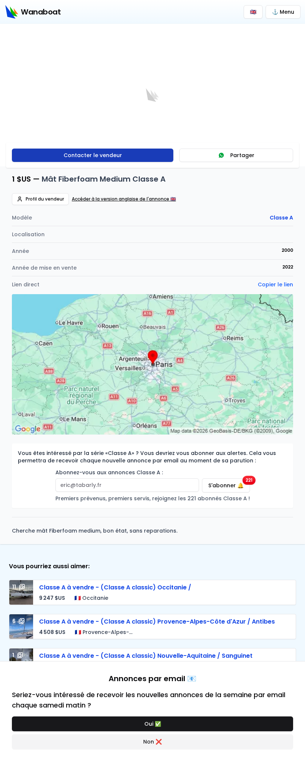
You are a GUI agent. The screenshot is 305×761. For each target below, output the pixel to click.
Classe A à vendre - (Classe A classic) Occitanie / (115, 587)
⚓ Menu (283, 12)
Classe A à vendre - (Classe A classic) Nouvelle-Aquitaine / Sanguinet (146, 655)
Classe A (281, 217)
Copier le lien (275, 284)
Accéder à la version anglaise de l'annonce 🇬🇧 (124, 199)
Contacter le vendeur (93, 155)
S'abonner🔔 (229, 483)
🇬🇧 (253, 12)
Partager (242, 155)
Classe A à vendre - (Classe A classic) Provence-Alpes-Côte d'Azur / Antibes (157, 621)
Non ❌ (152, 741)
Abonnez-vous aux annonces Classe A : (109, 472)
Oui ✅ (152, 724)
